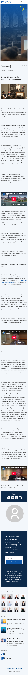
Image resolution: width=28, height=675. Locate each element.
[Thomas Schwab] (9, 609)
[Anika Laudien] (23, 603)
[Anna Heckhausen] (23, 609)
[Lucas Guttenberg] (3, 603)
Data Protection (16, 671)
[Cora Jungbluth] (9, 603)
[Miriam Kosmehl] (3, 596)
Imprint (10, 671)
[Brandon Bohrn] (16, 603)
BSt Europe (2, 658)
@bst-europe (2, 654)
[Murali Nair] (9, 596)
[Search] (22, 1)
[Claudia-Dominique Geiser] (23, 596)
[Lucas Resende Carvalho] (16, 596)
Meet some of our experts (7, 591)
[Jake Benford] (16, 609)
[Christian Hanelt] (3, 609)
